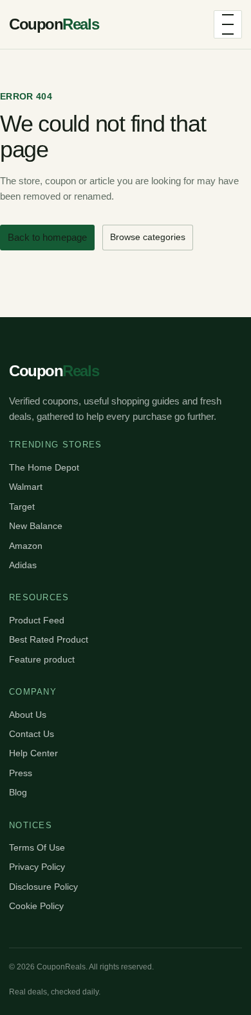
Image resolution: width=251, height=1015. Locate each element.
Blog (18, 792)
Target (22, 506)
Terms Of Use (37, 847)
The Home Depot (44, 467)
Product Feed (36, 620)
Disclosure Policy (43, 886)
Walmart (25, 486)
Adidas (23, 565)
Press (20, 773)
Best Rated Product (48, 639)
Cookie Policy (36, 906)
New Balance (35, 526)
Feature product (42, 659)
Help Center (33, 753)
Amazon (25, 546)
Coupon (53, 24)
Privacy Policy (37, 867)
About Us (27, 714)
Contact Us (31, 734)
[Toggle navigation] (228, 24)
